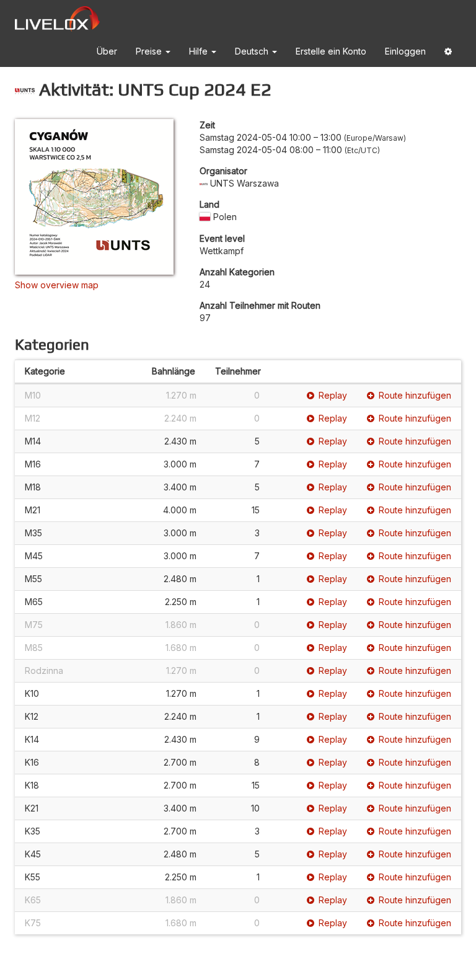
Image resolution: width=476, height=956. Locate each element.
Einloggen (405, 51)
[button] (448, 53)
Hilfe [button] (199, 51)
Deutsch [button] (253, 51)
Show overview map (57, 285)
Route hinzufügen (415, 395)
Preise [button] (150, 51)
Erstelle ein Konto (331, 51)
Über (107, 51)
